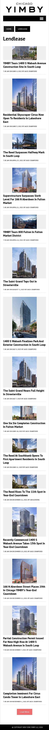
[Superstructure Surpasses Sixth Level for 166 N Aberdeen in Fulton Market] (24, 190)
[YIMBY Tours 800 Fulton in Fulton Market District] (24, 227)
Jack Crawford (30, 71)
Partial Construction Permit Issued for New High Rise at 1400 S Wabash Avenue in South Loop (23, 641)
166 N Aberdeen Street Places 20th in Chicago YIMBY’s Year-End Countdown (24, 590)
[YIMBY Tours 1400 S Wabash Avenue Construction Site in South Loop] (24, 58)
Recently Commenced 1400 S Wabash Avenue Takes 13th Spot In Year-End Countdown (24, 543)
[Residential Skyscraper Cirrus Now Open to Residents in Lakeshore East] (24, 109)
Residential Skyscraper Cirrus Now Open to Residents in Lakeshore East (23, 118)
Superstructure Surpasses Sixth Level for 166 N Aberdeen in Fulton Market (24, 199)
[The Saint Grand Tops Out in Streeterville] (24, 276)
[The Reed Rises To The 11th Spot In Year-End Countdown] (24, 486)
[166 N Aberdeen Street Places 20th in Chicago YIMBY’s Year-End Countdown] (24, 581)
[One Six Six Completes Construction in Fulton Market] (24, 418)
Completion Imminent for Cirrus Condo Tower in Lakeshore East (21, 695)
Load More (24, 712)
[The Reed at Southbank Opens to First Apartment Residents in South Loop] (24, 450)
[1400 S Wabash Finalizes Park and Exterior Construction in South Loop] (24, 336)
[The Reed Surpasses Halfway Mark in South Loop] (24, 147)
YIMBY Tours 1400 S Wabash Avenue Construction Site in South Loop (24, 65)
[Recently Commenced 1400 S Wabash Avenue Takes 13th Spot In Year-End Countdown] (24, 534)
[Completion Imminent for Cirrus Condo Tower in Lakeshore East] (24, 688)
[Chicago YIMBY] (24, 8)
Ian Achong (34, 500)
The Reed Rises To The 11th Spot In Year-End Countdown (24, 493)
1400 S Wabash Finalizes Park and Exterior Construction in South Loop (24, 343)
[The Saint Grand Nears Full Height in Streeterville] (24, 385)
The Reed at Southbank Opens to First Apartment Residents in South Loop (24, 459)
